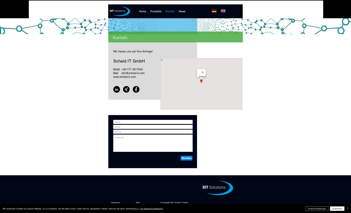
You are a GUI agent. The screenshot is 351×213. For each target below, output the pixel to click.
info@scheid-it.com (133, 73)
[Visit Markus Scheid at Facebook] (136, 89)
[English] (223, 11)
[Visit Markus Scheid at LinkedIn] (116, 89)
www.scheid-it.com (124, 76)
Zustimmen (337, 208)
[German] (214, 11)
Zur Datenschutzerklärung (151, 208)
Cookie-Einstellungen (317, 208)
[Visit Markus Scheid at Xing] (126, 89)
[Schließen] (347, 208)
